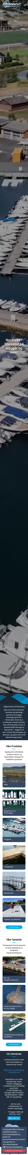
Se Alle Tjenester (14, 1044)
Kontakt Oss (14, 1118)
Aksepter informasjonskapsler (14, 1151)
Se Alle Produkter (14, 927)
